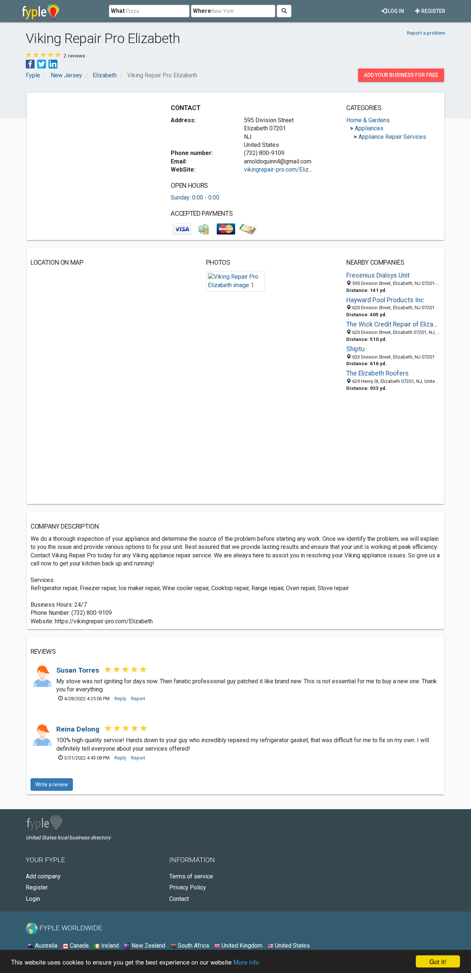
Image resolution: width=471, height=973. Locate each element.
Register (432, 11)
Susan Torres (78, 670)
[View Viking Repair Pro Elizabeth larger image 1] (235, 280)
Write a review (51, 784)
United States (291, 945)
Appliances (369, 128)
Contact (179, 898)
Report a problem (426, 33)
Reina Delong (78, 729)
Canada (78, 945)
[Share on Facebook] (30, 63)
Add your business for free (401, 75)
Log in (395, 11)
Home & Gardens (368, 120)
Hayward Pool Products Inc (385, 300)
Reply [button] (120, 698)
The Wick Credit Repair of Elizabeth (393, 324)
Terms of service (191, 876)
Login (33, 898)
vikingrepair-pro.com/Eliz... (278, 169)
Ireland (109, 945)
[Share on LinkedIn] (53, 63)
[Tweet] (41, 63)
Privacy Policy (187, 887)
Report (138, 698)
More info (246, 961)
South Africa (192, 945)
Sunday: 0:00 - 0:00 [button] (195, 197)
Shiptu (355, 349)
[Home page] (40, 11)
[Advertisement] (92, 148)
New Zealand (147, 945)
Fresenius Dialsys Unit (378, 275)
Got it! (437, 961)
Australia (45, 945)
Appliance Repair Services (392, 136)
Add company (43, 876)
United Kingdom (241, 945)
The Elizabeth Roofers (377, 373)
